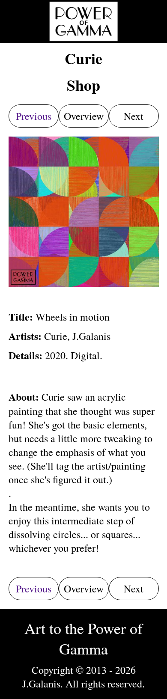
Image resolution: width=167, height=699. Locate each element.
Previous (33, 116)
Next (133, 116)
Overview (84, 116)
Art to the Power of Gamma (83, 638)
